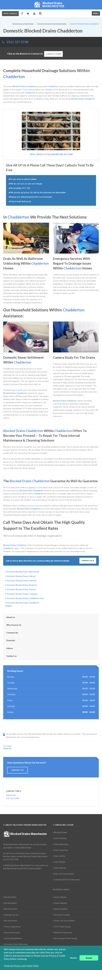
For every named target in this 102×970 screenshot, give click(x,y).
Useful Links (62, 889)
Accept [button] (89, 958)
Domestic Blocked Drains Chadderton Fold (25, 598)
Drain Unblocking (61, 844)
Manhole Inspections (63, 932)
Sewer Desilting (60, 909)
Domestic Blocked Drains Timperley (22, 594)
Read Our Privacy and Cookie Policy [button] (21, 966)
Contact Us (87, 561)
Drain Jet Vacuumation (64, 874)
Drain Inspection (61, 850)
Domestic (10, 640)
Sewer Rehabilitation (13, 938)
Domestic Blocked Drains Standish (22, 580)
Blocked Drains (60, 832)
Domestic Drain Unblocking (15, 944)
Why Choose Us (13, 625)
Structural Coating (62, 915)
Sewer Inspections (12, 926)
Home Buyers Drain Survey (65, 938)
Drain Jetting (59, 856)
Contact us (11, 656)
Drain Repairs (59, 862)
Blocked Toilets (11, 909)
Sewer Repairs (60, 897)
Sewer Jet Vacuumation (64, 921)
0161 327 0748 (17, 42)
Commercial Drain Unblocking (67, 879)
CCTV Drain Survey (62, 926)
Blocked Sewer (10, 921)
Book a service (10, 13)
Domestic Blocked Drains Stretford (22, 585)
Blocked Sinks (10, 897)
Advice (9, 648)
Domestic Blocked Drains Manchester (23, 572)
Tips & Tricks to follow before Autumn (51, 154)
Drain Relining (60, 868)
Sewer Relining (60, 903)
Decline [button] (73, 958)
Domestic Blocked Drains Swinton (21, 589)
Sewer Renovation (12, 932)
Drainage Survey (11, 915)
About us (10, 617)
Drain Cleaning (60, 838)
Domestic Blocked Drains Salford (21, 576)
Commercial (12, 633)
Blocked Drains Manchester (28, 834)
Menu (96, 13)
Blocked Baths (10, 903)
